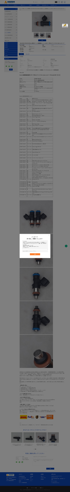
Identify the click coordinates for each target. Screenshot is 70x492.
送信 (35, 254)
